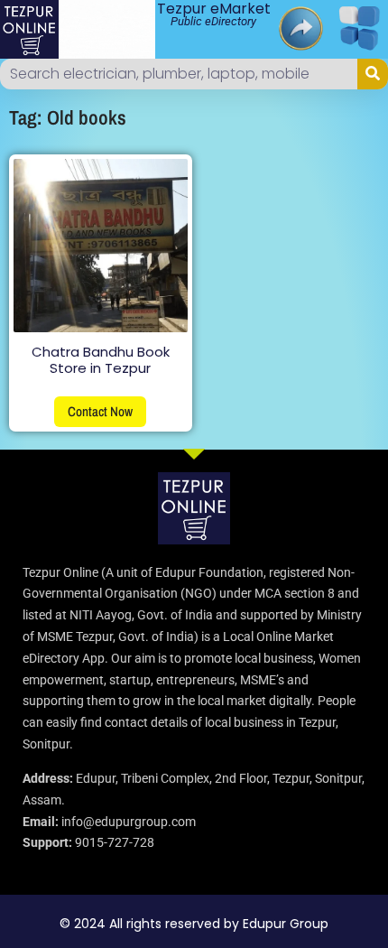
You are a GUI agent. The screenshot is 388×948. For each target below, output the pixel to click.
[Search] (372, 74)
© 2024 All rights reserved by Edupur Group (194, 924)
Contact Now (100, 411)
